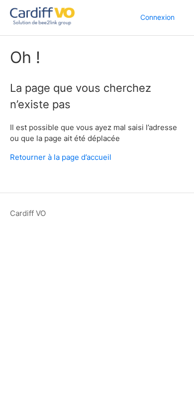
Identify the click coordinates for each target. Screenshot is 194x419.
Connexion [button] (157, 17)
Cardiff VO (28, 213)
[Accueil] (42, 22)
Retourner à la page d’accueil (60, 157)
